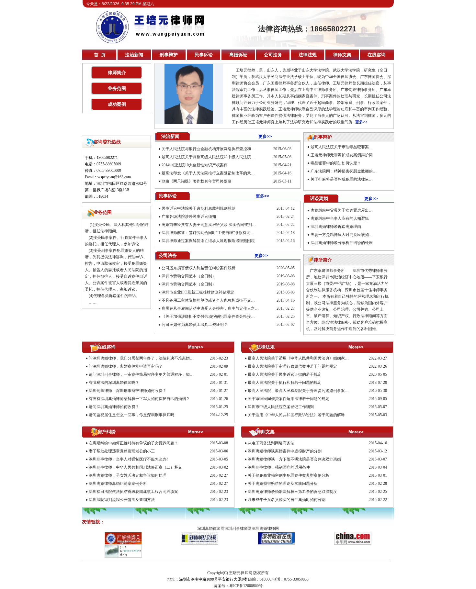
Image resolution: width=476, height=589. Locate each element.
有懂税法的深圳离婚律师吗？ (114, 382)
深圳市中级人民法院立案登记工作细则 (281, 407)
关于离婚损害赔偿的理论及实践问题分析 (283, 483)
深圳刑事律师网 (238, 528)
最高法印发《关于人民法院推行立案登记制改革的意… (208, 173)
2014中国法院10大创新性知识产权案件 (195, 165)
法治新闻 (134, 54)
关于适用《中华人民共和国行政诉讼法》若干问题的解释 (296, 415)
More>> (195, 347)
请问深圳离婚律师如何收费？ (114, 407)
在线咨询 (377, 54)
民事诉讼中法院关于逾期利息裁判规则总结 (198, 208)
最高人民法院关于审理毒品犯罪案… (342, 147)
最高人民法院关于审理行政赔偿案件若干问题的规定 (292, 366)
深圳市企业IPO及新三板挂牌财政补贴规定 (198, 292)
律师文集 (342, 54)
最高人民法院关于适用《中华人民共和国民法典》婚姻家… (298, 358)
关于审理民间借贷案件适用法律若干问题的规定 (288, 398)
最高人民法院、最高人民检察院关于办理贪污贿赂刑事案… (298, 390)
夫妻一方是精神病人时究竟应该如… (342, 234)
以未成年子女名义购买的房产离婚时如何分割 (286, 499)
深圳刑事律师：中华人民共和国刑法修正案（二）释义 (135, 467)
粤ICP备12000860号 (246, 585)
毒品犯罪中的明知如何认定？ (336, 163)
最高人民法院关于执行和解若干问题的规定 (285, 382)
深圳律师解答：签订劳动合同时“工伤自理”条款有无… (208, 232)
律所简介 (323, 259)
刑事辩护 (169, 54)
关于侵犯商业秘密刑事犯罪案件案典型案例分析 (288, 475)
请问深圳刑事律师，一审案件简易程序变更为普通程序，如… (141, 374)
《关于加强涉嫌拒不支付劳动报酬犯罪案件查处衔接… (208, 316)
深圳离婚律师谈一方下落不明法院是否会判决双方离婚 (294, 459)
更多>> (361, 122)
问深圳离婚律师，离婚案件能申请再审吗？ (126, 366)
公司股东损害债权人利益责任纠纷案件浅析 (198, 268)
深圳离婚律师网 (210, 528)
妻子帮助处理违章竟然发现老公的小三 (122, 451)
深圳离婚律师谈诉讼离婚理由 (336, 226)
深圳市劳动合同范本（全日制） (189, 276)
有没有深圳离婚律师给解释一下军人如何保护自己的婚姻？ (139, 398)
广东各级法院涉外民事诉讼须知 (189, 216)
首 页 (100, 54)
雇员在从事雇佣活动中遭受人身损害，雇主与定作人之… (210, 308)
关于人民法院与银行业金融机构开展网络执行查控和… (208, 149)
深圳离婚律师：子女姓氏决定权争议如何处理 (127, 475)
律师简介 (117, 72)
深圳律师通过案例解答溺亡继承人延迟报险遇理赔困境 (208, 241)
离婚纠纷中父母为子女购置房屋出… (342, 210)
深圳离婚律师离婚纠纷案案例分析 (118, 483)
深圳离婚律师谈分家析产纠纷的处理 (342, 242)
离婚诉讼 (238, 54)
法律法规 (308, 54)
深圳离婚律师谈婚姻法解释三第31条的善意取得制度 (292, 491)
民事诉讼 (204, 54)
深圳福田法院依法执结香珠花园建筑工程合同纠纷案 (133, 491)
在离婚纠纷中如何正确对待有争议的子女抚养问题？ (133, 443)
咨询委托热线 (107, 141)
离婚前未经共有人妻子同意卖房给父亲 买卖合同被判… (209, 224)
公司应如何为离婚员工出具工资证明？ (195, 324)
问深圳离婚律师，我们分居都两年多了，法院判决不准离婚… (141, 358)
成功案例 (117, 104)
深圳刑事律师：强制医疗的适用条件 (279, 467)
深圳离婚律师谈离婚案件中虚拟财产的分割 (285, 451)
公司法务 (273, 54)
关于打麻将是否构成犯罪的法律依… (342, 179)
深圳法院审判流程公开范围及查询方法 (122, 499)
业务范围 (117, 88)
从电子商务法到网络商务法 (271, 443)
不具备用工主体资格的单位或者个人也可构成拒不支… (208, 300)
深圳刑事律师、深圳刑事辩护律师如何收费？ (127, 390)
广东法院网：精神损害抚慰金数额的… (344, 171)
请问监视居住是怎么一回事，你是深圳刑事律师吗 (131, 415)
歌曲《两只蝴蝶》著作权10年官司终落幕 (197, 181)
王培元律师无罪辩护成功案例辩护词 (342, 155)
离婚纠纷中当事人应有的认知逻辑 (340, 218)
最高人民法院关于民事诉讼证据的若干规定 (285, 374)
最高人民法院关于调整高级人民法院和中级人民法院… (208, 157)
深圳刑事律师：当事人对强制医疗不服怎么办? (128, 459)
